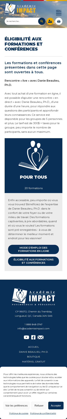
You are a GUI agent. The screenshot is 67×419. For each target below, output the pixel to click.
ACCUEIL (33, 346)
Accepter (56, 405)
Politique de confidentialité (43, 413)
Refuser (39, 405)
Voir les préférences (16, 405)
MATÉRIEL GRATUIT (33, 361)
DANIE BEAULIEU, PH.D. (33, 351)
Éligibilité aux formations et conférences (34, 261)
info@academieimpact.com (33, 328)
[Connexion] (50, 21)
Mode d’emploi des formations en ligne (33, 249)
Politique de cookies (18, 413)
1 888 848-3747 (33, 324)
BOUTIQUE (33, 356)
